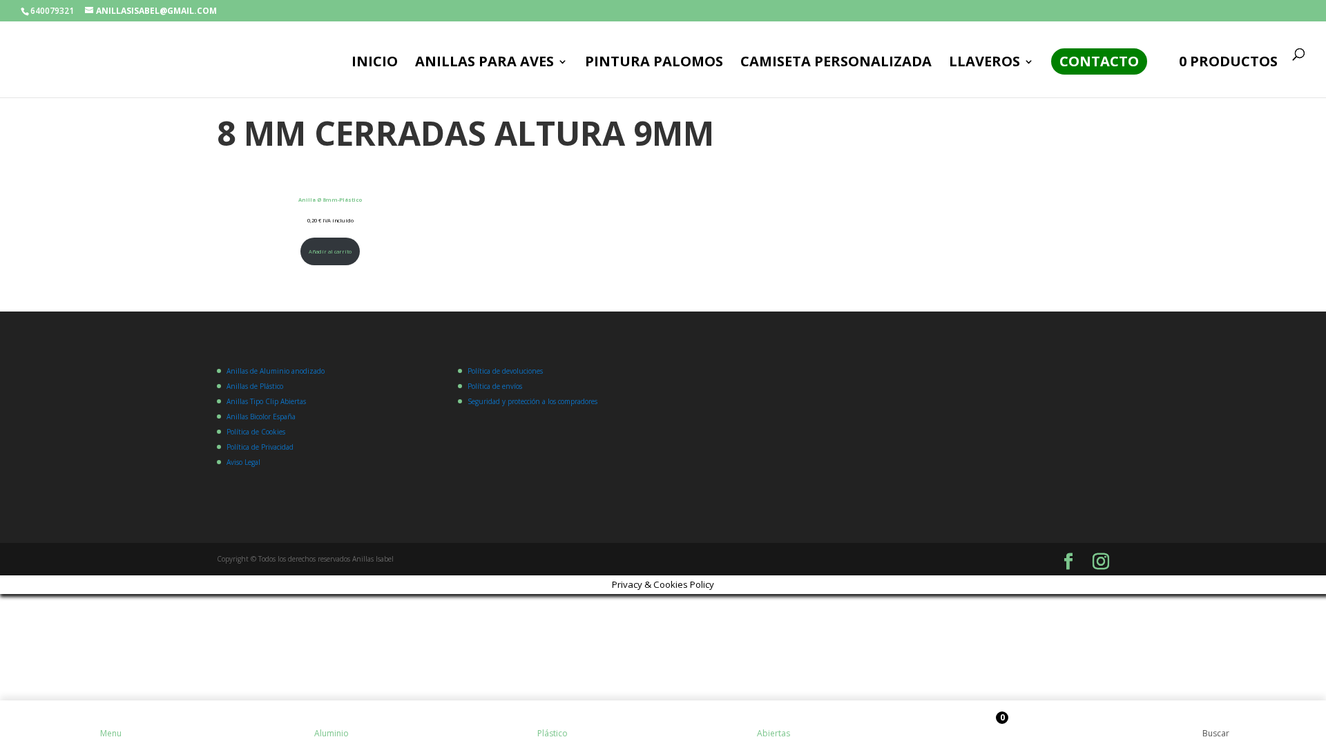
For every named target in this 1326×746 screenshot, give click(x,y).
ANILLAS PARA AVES (484, 63)
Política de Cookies (256, 432)
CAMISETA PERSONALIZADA (836, 63)
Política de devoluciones (505, 371)
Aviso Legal (243, 462)
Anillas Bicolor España (261, 416)
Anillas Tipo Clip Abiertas (266, 401)
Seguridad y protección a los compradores (532, 401)
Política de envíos (495, 386)
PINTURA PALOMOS (654, 63)
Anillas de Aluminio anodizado (276, 371)
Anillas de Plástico (255, 386)
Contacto (1099, 61)
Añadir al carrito (330, 251)
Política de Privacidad (260, 447)
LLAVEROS (984, 63)
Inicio (375, 63)
